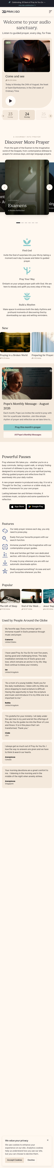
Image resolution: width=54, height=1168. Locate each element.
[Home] (11, 12)
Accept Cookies (14, 1160)
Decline (31, 1160)
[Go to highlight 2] (22, 222)
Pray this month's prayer (28, 427)
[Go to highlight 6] (36, 222)
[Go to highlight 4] (29, 222)
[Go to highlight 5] (33, 222)
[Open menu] (50, 11)
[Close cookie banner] (48, 1140)
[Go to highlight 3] (26, 222)
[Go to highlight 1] (18, 222)
